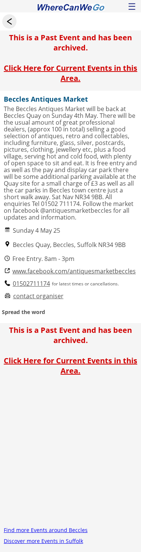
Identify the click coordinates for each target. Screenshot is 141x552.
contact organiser (38, 296)
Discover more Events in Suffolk (43, 540)
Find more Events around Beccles (46, 530)
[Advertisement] (70, 454)
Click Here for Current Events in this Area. (70, 73)
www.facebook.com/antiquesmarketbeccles (74, 271)
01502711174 (31, 284)
